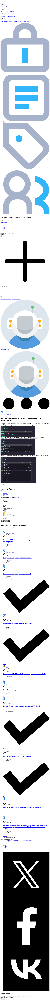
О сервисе (5, 846)
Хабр (4, 227)
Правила (5, 847)
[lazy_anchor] (26, 548)
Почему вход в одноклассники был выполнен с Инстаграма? (19, 840)
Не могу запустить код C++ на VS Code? (17, 756)
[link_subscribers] (26, 409)
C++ (7, 750)
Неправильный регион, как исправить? (17, 558)
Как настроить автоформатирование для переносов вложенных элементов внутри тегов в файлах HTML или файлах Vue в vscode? (25, 826)
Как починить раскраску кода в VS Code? (18, 623)
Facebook (5, 493)
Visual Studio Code (7, 414)
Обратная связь (6, 848)
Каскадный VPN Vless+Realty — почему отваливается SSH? (24, 674)
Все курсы (16, 497)
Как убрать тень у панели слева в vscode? (17, 690)
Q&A (4, 228)
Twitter (4, 495)
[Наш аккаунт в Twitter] (26, 897)
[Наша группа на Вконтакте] (26, 991)
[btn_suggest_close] (3, 234)
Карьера (5, 229)
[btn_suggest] (1, 236)
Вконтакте (5, 494)
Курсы (4, 230)
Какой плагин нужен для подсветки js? (17, 574)
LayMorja (3, 349)
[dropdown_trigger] (1, 490)
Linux (7, 667)
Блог (4, 849)
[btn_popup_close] (3, 998)
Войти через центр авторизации (7, 997)
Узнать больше (4, 222)
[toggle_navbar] (1, 296)
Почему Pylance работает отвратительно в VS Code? (21, 706)
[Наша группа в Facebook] (26, 944)
